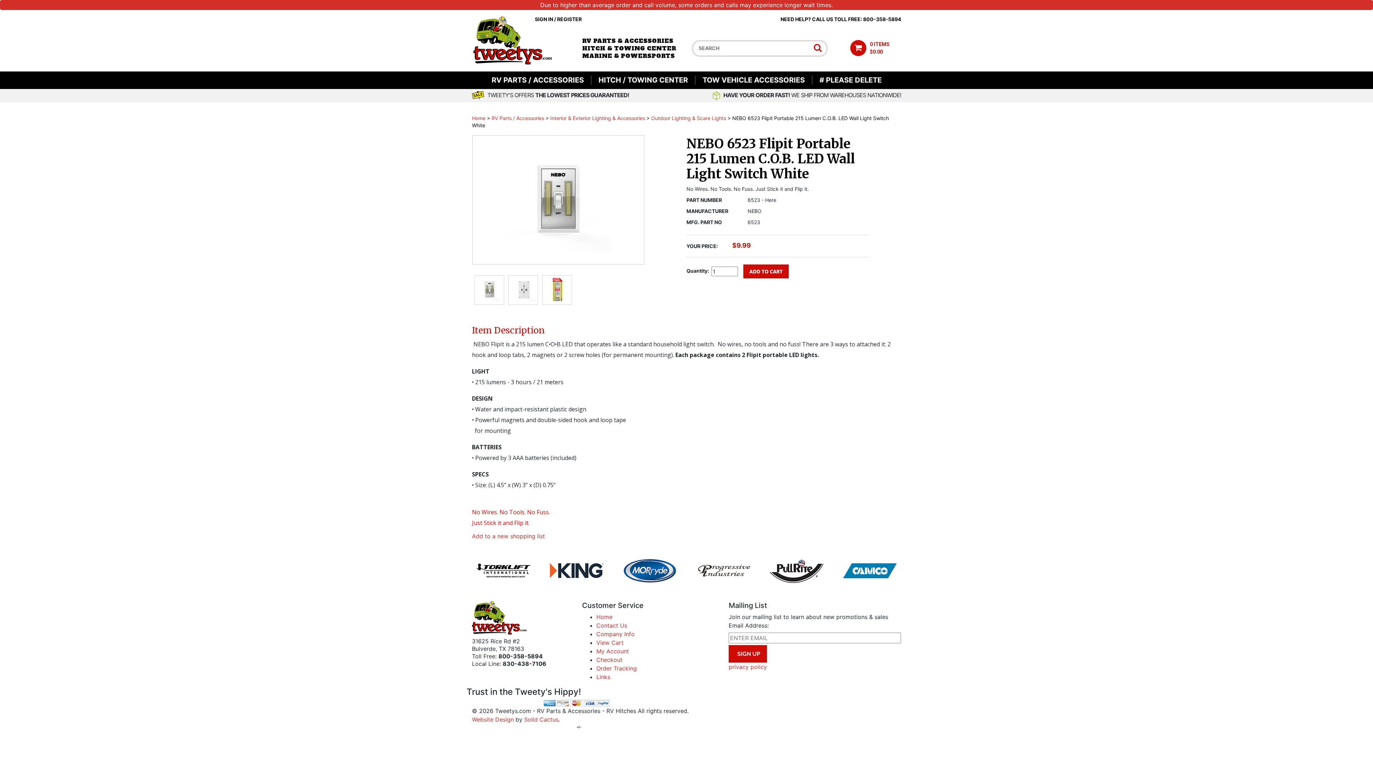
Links (603, 677)
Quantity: (697, 271)
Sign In (544, 19)
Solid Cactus (541, 719)
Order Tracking (616, 668)
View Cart (610, 642)
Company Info (615, 634)
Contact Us (611, 625)
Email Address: (749, 625)
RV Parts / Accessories (538, 80)
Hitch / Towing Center (643, 80)
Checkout (609, 659)
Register (569, 19)
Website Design (493, 719)
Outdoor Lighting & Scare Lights (688, 118)
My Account (612, 651)
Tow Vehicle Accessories (754, 80)
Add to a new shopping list (508, 536)
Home (479, 118)
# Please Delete (851, 80)
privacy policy (748, 666)
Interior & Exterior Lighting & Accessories (597, 118)
